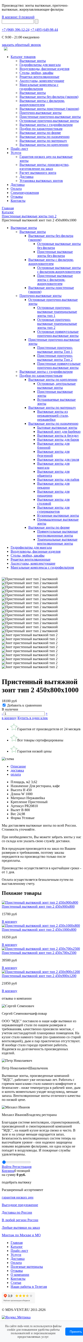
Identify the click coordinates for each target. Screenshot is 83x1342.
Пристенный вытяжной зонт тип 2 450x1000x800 (39, 929)
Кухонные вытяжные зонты (58, 515)
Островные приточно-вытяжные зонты (49, 121)
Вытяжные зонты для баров (58, 439)
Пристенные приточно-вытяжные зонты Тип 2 (55, 357)
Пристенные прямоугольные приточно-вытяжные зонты (59, 365)
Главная (17, 1243)
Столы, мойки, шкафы (36, 73)
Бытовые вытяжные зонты (57, 427)
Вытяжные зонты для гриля (58, 459)
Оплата (16, 189)
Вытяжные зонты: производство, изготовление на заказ (44, 167)
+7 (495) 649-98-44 (44, 30)
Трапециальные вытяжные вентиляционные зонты (57, 541)
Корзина (8, 1171)
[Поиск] (36, 21)
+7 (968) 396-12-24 (15, 30)
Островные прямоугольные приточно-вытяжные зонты (58, 333)
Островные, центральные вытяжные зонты (56, 385)
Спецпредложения (25, 193)
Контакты (18, 200)
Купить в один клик (32, 718)
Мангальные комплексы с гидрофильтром (38, 87)
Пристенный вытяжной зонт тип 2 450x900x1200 (39, 976)
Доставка (26, 177)
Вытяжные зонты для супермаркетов (53, 509)
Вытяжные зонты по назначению (44, 137)
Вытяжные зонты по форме (40, 133)
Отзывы (17, 197)
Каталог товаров (23, 57)
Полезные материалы (27, 1267)
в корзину (9, 718)
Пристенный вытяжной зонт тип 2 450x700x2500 (39, 953)
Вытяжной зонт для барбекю (59, 431)
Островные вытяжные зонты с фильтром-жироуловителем (59, 270)
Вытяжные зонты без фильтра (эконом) (48, 97)
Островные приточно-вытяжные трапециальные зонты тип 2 (57, 324)
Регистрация (21, 1167)
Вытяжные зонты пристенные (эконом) (49, 109)
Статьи (16, 1282)
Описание (18, 766)
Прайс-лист (19, 149)
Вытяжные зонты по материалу (43, 141)
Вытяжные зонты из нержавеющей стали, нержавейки (53, 415)
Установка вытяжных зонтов (41, 181)
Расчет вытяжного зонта (37, 173)
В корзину (9, 921)
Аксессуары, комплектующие (41, 81)
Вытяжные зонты (32, 61)
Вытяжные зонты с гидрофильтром (46, 371)
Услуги (16, 153)
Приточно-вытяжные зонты (40, 296)
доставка (17, 770)
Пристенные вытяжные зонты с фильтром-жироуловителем (55, 280)
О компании (20, 1274)
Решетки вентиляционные (39, 77)
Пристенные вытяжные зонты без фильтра (55, 254)
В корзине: (18, 17)
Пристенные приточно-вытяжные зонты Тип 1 (55, 349)
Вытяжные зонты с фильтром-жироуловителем (42, 103)
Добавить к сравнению (24, 705)
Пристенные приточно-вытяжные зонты (50, 117)
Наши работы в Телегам (29, 1286)
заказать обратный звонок (21, 45)
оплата (16, 774)
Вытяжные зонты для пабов (58, 479)
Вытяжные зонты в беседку (58, 435)
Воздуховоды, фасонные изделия (44, 69)
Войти (7, 1167)
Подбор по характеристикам (40, 375)
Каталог (17, 1247)
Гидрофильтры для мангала (40, 65)
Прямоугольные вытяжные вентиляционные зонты (57, 533)
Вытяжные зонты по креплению (43, 145)
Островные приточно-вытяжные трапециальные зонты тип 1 (57, 312)
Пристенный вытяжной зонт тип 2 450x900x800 (38, 906)
